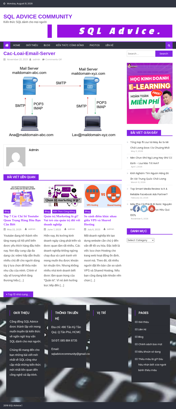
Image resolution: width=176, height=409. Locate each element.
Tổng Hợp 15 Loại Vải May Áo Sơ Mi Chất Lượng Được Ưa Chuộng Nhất (150, 144)
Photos (95, 45)
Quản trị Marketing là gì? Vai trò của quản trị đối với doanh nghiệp (62, 220)
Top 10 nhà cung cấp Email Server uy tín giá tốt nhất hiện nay (20, 294)
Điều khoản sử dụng (149, 351)
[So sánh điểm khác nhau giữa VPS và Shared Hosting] (103, 196)
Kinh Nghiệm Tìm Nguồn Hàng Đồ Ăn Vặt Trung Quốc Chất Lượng (149, 176)
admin (36, 59)
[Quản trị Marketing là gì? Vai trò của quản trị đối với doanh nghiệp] (63, 196)
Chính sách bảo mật (150, 344)
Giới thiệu (32, 45)
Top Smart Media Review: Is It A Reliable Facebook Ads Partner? (149, 191)
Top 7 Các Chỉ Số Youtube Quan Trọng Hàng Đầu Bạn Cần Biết (22, 220)
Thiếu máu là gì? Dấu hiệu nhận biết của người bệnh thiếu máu (152, 364)
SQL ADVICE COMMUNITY (37, 16)
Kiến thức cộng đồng (70, 45)
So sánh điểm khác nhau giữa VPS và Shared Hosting (100, 220)
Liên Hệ (110, 45)
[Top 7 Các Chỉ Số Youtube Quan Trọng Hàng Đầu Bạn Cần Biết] (22, 196)
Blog (47, 45)
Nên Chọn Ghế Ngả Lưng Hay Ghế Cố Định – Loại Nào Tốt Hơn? (151, 160)
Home (16, 45)
